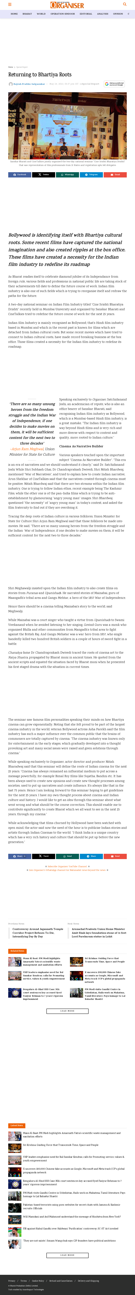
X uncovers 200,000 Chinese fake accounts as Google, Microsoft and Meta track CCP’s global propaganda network (105, 977)
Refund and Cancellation (60, 1281)
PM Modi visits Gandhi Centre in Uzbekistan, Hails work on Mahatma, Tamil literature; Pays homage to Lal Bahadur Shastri (105, 994)
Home (14, 14)
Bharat (27, 14)
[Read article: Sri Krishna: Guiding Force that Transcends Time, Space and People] (76, 962)
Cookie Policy (38, 1281)
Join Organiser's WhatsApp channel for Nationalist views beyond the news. (67, 870)
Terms (24, 1281)
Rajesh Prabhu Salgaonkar (29, 84)
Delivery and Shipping (88, 1281)
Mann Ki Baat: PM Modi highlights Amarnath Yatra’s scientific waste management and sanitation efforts (42, 962)
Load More (67, 1011)
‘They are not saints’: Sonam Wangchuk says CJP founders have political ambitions (69, 1241)
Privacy (11, 1281)
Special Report (22, 67)
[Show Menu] (9, 5)
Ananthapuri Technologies (33, 1289)
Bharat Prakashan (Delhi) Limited (24, 1286)
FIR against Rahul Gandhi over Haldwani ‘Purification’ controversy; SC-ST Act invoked (70, 1229)
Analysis (102, 14)
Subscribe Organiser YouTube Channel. (67, 866)
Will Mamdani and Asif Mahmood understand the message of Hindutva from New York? (72, 1217)
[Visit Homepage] (67, 5)
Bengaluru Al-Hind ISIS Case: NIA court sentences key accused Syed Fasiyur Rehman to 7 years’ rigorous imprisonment (43, 994)
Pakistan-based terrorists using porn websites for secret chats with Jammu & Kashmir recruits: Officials (71, 1207)
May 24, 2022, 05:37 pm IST (64, 84)
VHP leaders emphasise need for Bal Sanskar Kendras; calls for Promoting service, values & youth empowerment (44, 976)
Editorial (86, 14)
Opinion (118, 14)
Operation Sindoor (63, 14)
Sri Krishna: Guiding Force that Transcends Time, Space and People (105, 960)
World (41, 14)
